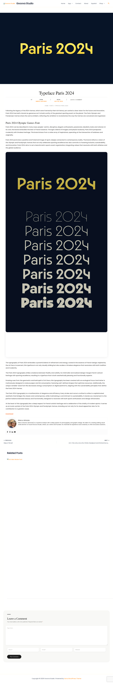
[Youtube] (15, 432)
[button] (72, 3)
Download (9, 414)
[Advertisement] (56, 344)
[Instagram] (10, 432)
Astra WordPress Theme (72, 679)
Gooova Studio (24, 3)
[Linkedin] (12, 432)
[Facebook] (7, 432)
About (86, 3)
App (69, 3)
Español (94, 3)
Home (63, 3)
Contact (78, 3)
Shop (101, 3)
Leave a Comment (76, 100)
